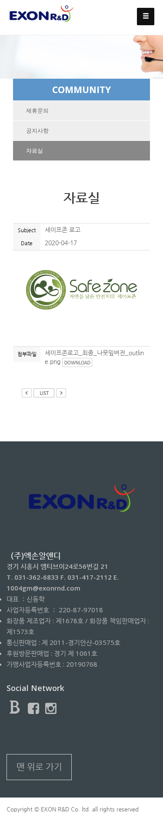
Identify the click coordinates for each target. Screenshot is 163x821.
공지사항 (37, 130)
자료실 (34, 150)
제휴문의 (37, 110)
